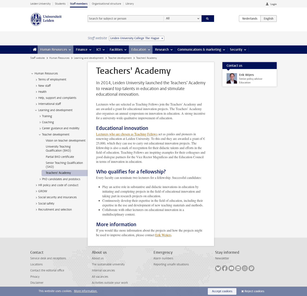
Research (162, 49)
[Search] (208, 18)
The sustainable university (108, 264)
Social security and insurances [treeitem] (57, 197)
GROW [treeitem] (42, 191)
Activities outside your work (110, 283)
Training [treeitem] (47, 116)
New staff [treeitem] (44, 86)
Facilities (116, 49)
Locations (36, 264)
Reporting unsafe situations (171, 264)
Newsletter (222, 258)
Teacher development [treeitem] (55, 135)
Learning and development (88, 58)
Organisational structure (106, 3)
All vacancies (100, 277)
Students (60, 3)
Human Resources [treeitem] (46, 73)
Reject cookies (254, 291)
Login (273, 4)
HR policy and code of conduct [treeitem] (58, 185)
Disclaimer (36, 283)
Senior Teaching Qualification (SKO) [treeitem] (64, 165)
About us (98, 258)
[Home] (34, 49)
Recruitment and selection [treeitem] (55, 210)
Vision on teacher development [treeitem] (65, 141)
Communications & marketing (199, 49)
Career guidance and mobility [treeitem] (60, 128)
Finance (82, 49)
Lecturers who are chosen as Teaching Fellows (126, 134)
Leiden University (40, 3)
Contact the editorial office (47, 270)
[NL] (250, 18)
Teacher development (120, 58)
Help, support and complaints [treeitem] (57, 98)
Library (130, 3)
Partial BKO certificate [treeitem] (60, 157)
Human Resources (53, 49)
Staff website (37, 58)
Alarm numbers (163, 258)
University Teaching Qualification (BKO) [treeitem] (58, 149)
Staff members (79, 3)
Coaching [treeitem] (48, 122)
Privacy (34, 277)
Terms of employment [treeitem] (52, 80)
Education (138, 49)
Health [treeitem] (42, 92)
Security (236, 49)
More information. (86, 291)
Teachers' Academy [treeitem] (58, 173)
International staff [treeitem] (49, 104)
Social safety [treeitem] (46, 204)
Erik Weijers (163, 235)
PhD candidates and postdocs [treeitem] (61, 179)
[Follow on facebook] (225, 268)
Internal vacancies (103, 270)
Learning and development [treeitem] (55, 110)
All (168, 18)
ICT (98, 49)
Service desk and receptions (48, 258)
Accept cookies (222, 291)
